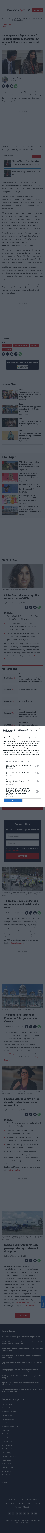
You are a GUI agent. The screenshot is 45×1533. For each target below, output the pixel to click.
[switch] (37, 766)
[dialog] (22, 766)
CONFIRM (13, 800)
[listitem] (22, 761)
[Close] (41, 730)
